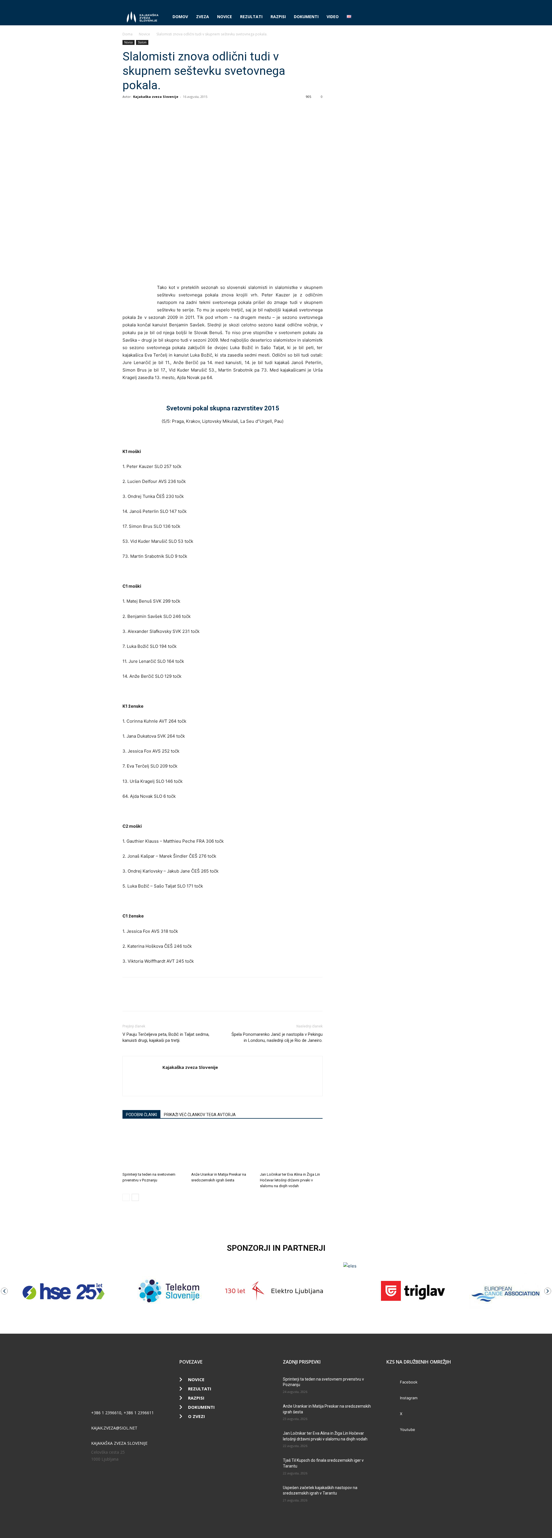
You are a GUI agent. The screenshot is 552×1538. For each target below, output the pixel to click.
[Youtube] (425, 4)
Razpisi (278, 16)
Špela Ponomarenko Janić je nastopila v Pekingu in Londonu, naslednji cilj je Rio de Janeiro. (277, 1037)
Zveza (202, 16)
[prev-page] (126, 1197)
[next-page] (135, 1197)
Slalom (142, 42)
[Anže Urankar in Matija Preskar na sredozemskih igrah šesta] (222, 1148)
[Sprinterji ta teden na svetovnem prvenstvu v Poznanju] (153, 1148)
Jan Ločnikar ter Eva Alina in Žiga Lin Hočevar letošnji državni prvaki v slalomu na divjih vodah (290, 1180)
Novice (224, 16)
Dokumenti (306, 16)
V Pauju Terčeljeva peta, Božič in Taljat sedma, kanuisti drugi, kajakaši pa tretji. (165, 1037)
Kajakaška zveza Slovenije (155, 96)
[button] (423, 17)
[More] (181, 109)
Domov (180, 16)
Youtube (407, 1429)
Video (333, 16)
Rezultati (251, 16)
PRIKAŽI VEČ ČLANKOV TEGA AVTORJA (200, 1114)
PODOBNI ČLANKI (141, 1114)
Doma (127, 34)
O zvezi (196, 1416)
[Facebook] (396, 4)
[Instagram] (406, 4)
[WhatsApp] (154, 109)
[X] (415, 4)
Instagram (408, 1398)
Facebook (408, 1382)
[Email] (168, 109)
